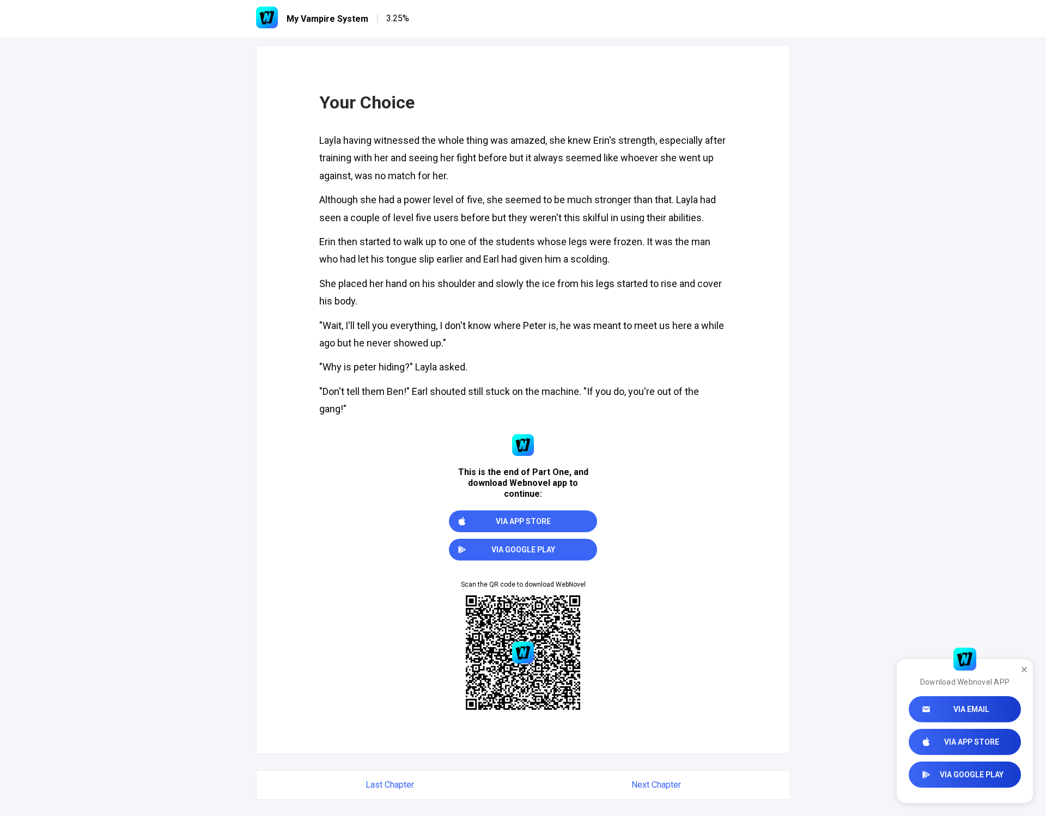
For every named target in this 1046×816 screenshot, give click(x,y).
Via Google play (972, 774)
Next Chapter (656, 785)
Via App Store (971, 742)
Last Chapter (390, 785)
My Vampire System (327, 19)
